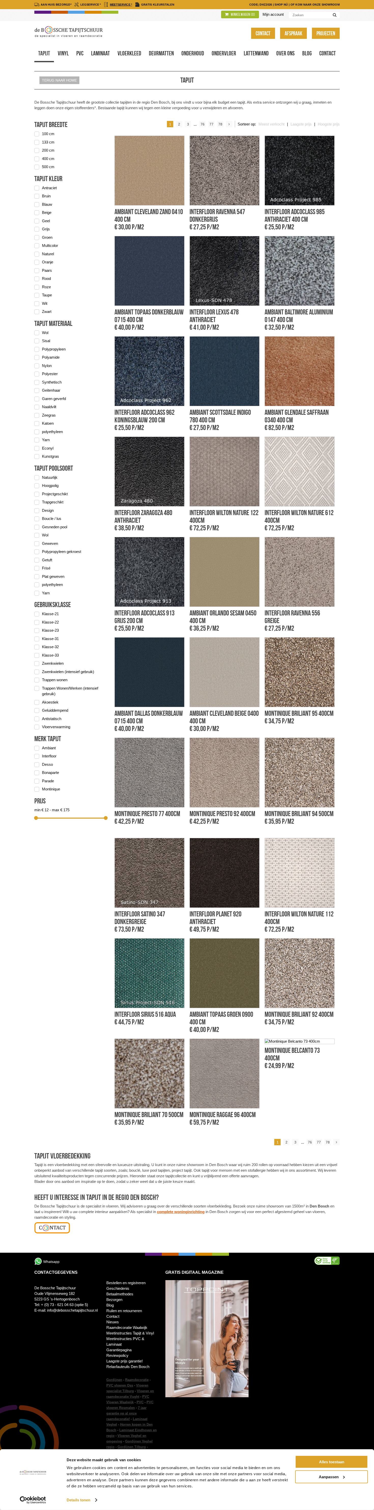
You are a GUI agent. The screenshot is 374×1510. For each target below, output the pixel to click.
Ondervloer (224, 53)
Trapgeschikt (52, 502)
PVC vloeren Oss (119, 1385)
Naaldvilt (49, 407)
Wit (44, 303)
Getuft (47, 560)
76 (202, 124)
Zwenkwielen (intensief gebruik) (68, 672)
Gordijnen (114, 1380)
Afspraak (293, 33)
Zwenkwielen (53, 663)
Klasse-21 (50, 614)
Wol (45, 332)
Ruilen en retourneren (124, 1311)
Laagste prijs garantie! (124, 1361)
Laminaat (100, 53)
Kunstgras (50, 456)
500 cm (48, 167)
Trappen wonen (54, 680)
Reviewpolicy (117, 1355)
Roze (46, 287)
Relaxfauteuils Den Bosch (127, 1366)
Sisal (46, 341)
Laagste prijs (301, 124)
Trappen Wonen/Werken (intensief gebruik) (70, 691)
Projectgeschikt (55, 494)
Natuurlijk (49, 477)
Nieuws (112, 1322)
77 (211, 124)
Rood (46, 278)
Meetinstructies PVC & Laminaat (125, 1341)
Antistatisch (51, 719)
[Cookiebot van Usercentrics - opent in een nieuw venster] (33, 1500)
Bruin (46, 196)
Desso (47, 764)
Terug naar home (59, 80)
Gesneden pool (54, 527)
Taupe (47, 295)
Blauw (47, 204)
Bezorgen (114, 1299)
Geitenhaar (51, 390)
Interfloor (49, 756)
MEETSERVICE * (121, 4)
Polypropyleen (54, 349)
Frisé (46, 568)
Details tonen (78, 1500)
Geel (46, 221)
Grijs (46, 229)
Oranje (47, 262)
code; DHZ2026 (260, 4)
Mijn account (273, 14)
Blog (307, 53)
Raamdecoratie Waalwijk (126, 1327)
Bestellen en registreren (126, 1283)
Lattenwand (256, 53)
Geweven (50, 543)
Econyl (47, 448)
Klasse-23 (50, 630)
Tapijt (44, 53)
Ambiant (49, 748)
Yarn (46, 440)
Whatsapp (51, 1262)
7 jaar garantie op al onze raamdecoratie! (126, 1413)
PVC (140, 1402)
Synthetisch (52, 382)
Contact (263, 33)
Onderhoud (192, 53)
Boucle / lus (51, 518)
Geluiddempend (55, 710)
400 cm (48, 158)
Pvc (79, 53)
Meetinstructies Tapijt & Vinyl (130, 1333)
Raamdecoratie (137, 1380)
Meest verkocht (271, 124)
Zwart (46, 311)
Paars (47, 270)
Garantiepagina (119, 1350)
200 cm (48, 150)
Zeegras (49, 415)
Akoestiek (50, 702)
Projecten (326, 33)
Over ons (285, 53)
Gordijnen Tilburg (132, 1447)
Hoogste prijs (329, 124)
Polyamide (51, 357)
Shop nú (281, 4)
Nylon (47, 365)
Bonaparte (50, 772)
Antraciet (49, 188)
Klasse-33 (50, 655)
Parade (48, 781)
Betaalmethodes (119, 1294)
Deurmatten (161, 53)
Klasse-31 (50, 639)
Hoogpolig (50, 485)
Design (48, 510)
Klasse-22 (50, 622)
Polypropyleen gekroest (61, 551)
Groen (47, 237)
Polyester (50, 374)
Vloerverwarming (56, 727)
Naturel (48, 254)
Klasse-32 (50, 647)
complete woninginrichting (181, 1212)
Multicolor (50, 245)
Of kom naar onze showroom (315, 4)
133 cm (48, 142)
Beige (46, 212)
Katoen (48, 423)
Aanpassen (329, 1476)
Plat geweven (53, 576)
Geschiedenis (117, 1288)
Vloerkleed (129, 53)
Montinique (51, 789)
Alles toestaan (331, 1462)
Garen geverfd (54, 398)
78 (220, 124)
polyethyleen (52, 432)
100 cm (48, 134)
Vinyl (63, 53)
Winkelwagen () (242, 14)
